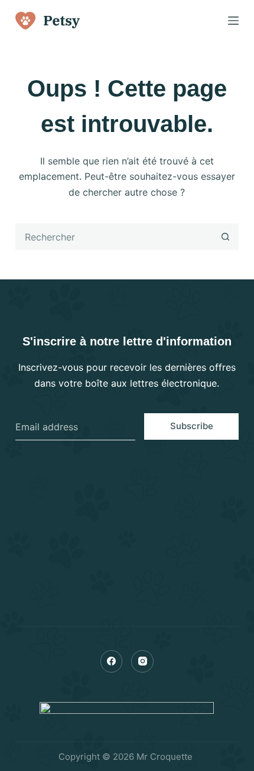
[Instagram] (142, 661)
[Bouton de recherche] (225, 236)
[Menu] (233, 20)
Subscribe (191, 425)
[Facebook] (111, 661)
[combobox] (114, 236)
